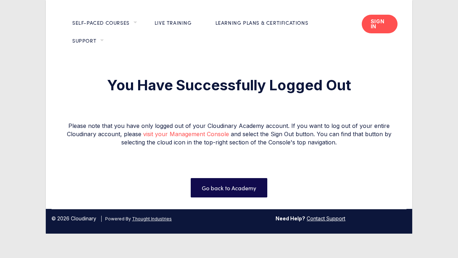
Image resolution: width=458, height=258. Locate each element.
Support (84, 40)
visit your (155, 134)
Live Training (173, 22)
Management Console (199, 134)
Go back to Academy (229, 188)
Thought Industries (152, 218)
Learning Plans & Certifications (261, 22)
